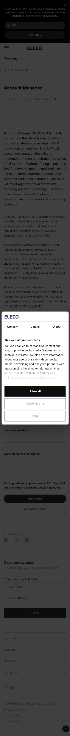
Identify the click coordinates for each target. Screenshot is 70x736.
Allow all (35, 391)
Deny (35, 416)
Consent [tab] (12, 326)
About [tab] (57, 326)
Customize (33, 403)
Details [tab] (35, 326)
